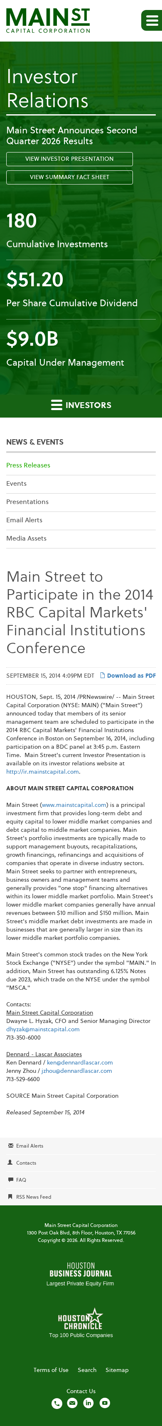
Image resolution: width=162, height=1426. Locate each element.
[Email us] (72, 1403)
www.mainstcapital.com (74, 805)
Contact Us (81, 1391)
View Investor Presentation (69, 159)
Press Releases (28, 465)
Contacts (26, 1163)
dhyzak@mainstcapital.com (43, 1030)
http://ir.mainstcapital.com (42, 772)
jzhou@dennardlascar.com (77, 1071)
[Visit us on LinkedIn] (88, 1403)
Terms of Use (51, 1370)
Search (87, 1370)
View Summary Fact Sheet (69, 177)
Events (16, 484)
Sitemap (117, 1370)
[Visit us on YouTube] (104, 1403)
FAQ (21, 1180)
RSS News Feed (34, 1197)
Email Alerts (24, 520)
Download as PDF (131, 676)
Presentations (27, 502)
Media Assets (26, 539)
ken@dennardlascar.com (80, 1063)
